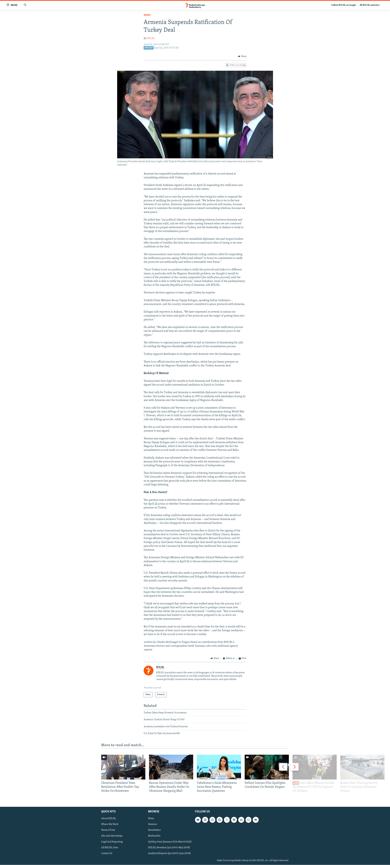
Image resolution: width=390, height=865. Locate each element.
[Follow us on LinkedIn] (241, 820)
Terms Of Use (108, 830)
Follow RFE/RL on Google (343, 5)
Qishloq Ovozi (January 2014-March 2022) (170, 842)
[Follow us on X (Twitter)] (227, 820)
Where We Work (109, 824)
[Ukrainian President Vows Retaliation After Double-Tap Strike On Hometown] (123, 767)
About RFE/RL (108, 818)
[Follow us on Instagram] (212, 820)
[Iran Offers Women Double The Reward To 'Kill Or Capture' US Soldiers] (314, 767)
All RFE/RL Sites (109, 847)
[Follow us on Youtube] (198, 820)
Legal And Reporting (112, 842)
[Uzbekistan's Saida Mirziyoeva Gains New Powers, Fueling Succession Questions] (219, 767)
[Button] (242, 56)
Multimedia (154, 836)
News (147, 15)
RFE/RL (151, 38)
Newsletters (154, 830)
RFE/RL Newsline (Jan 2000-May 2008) (169, 847)
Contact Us (106, 853)
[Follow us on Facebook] (234, 820)
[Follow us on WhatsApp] (248, 820)
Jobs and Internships (112, 836)
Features (152, 824)
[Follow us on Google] (219, 820)
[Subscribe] (256, 820)
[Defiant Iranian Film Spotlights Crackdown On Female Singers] (267, 767)
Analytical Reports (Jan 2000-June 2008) (169, 853)
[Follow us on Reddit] (205, 820)
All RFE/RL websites (370, 5)
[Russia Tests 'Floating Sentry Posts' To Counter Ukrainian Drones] (362, 767)
